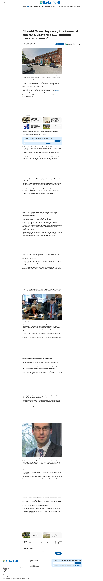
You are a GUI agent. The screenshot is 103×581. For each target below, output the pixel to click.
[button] (4, 2)
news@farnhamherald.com (10, 576)
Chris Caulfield (26, 43)
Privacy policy (33, 563)
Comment (58, 553)
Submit (57, 141)
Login (98, 2)
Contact (31, 561)
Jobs (31, 564)
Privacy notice (48, 143)
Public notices (33, 565)
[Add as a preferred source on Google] (68, 44)
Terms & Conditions (34, 560)
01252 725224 (9, 574)
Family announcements (34, 566)
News (23, 26)
